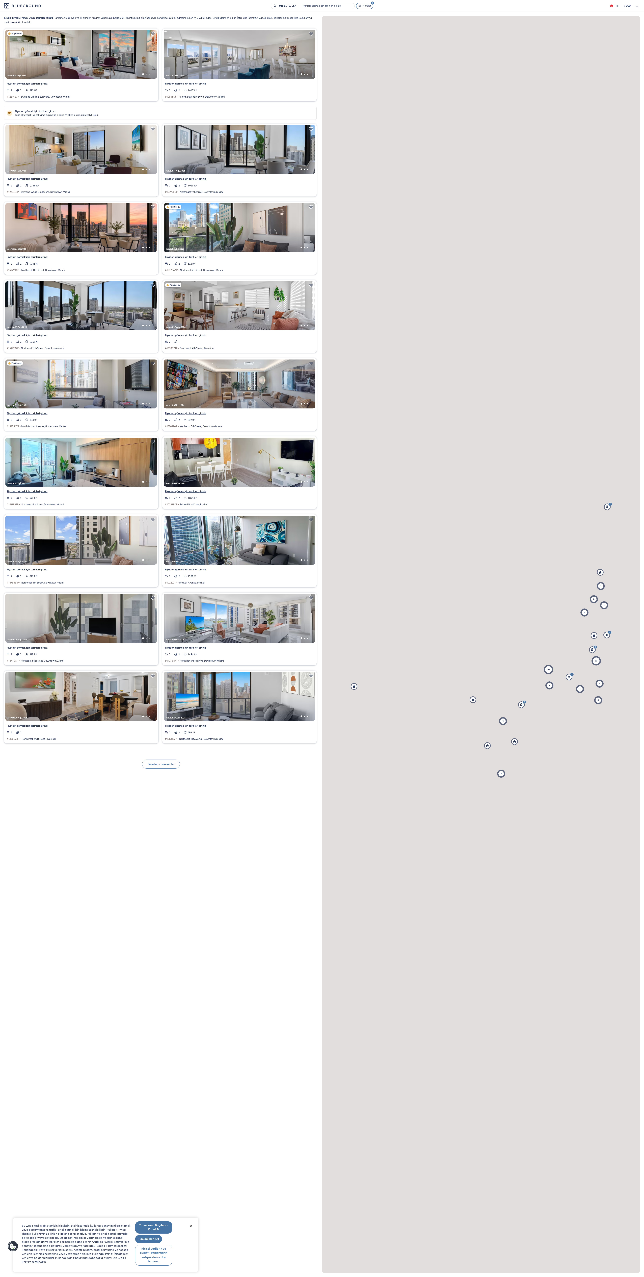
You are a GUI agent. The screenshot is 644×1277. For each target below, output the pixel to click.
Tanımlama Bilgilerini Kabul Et (153, 1227)
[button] (596, 660)
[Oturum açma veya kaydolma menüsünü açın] (637, 6)
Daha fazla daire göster (161, 764)
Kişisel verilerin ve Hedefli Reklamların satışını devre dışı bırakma (153, 1255)
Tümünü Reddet (148, 1239)
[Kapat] (191, 1226)
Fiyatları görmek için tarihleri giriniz (27, 83)
